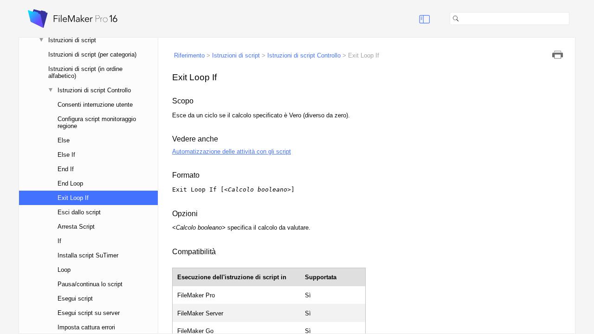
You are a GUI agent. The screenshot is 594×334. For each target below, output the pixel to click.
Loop (64, 269)
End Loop (70, 183)
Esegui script (75, 298)
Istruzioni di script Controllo (94, 90)
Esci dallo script (79, 212)
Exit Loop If (73, 197)
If (59, 241)
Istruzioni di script (72, 40)
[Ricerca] (573, 18)
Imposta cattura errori (86, 327)
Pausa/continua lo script (90, 284)
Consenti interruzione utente (95, 104)
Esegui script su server (89, 312)
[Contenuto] (413, 18)
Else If (66, 154)
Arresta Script (76, 226)
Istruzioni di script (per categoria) (92, 54)
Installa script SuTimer (88, 255)
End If (66, 169)
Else (64, 140)
